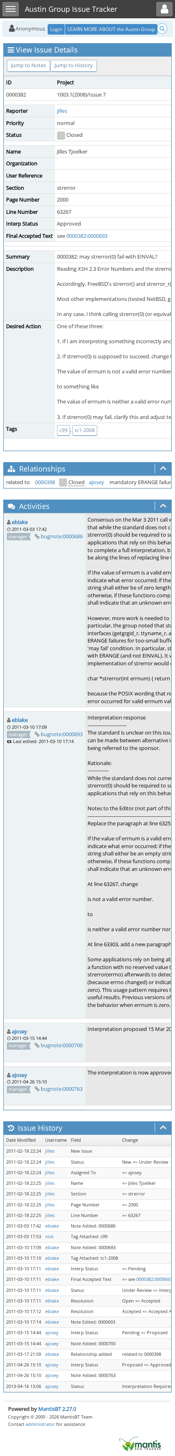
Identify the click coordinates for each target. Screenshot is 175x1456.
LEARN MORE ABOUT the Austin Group (111, 29)
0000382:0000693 (86, 235)
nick (49, 1236)
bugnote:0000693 (62, 734)
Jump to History (74, 65)
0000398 (45, 482)
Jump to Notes (28, 65)
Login (56, 29)
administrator (40, 1424)
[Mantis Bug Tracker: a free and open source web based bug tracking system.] (140, 1443)
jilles (62, 110)
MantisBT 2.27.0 (57, 1408)
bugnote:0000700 (62, 1045)
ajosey (96, 482)
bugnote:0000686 (62, 536)
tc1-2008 (85, 430)
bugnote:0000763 (62, 1088)
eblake (20, 522)
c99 (63, 430)
